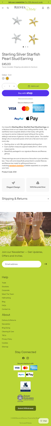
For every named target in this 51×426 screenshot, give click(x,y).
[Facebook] (23, 358)
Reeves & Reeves (21, 418)
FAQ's (4, 305)
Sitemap (5, 347)
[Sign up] (45, 264)
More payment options (25, 98)
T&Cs (4, 335)
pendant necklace (16, 165)
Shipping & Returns (14, 198)
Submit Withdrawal (25, 408)
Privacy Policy (7, 339)
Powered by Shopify (34, 418)
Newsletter (6, 324)
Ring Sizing (6, 328)
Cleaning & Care (8, 332)
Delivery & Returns (9, 320)
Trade (4, 283)
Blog (3, 302)
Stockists (5, 286)
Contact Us (6, 309)
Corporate (5, 290)
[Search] (7, 8)
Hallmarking (6, 298)
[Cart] (48, 8)
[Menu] (2, 8)
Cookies (5, 343)
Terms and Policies (25, 423)
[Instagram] (27, 358)
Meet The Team (8, 294)
